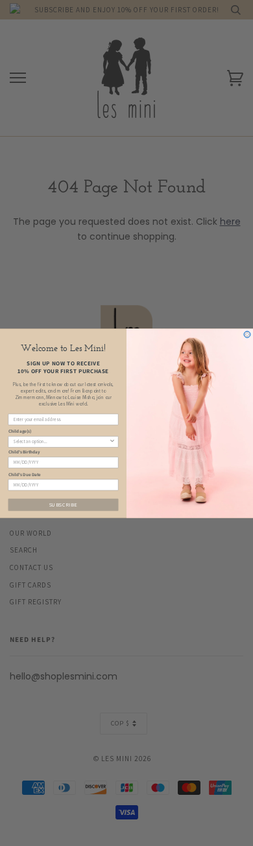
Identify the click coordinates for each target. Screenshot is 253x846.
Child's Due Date (24, 474)
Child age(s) (20, 431)
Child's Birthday (24, 452)
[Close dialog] (247, 334)
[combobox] (61, 441)
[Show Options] (112, 441)
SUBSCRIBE (63, 504)
